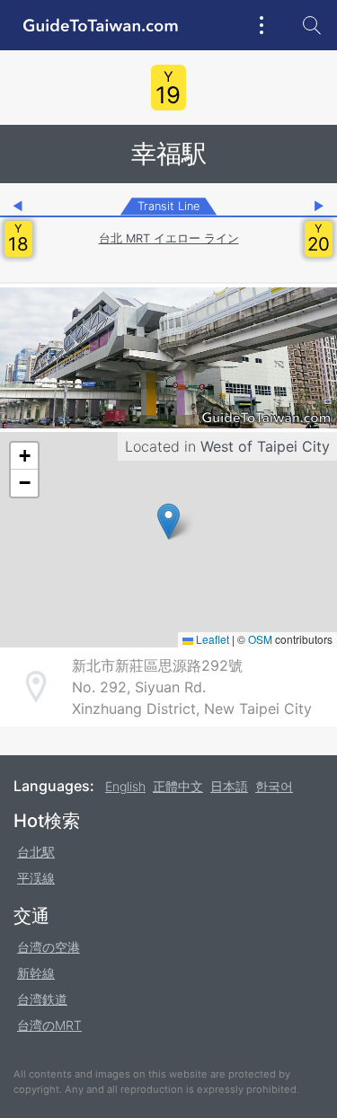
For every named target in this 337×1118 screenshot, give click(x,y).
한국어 (274, 786)
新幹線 (36, 973)
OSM (260, 639)
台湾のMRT (49, 1025)
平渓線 (36, 877)
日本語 (229, 786)
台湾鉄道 (42, 999)
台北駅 (36, 851)
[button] (168, 521)
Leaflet (211, 639)
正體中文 (178, 786)
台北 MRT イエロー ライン (169, 238)
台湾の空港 (48, 947)
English (125, 786)
